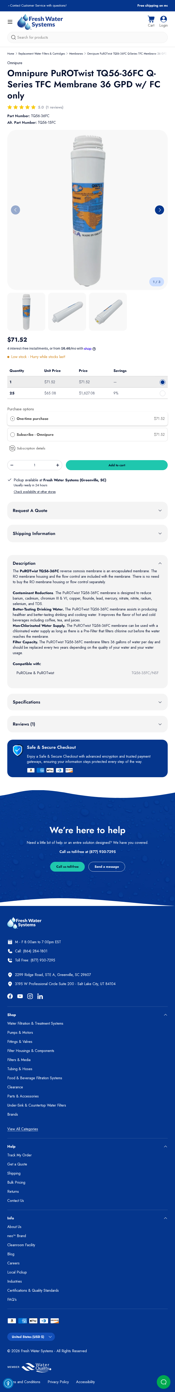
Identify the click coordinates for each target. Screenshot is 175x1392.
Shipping (14, 1173)
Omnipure (14, 63)
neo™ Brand (16, 1235)
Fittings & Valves (19, 1041)
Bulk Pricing (16, 1182)
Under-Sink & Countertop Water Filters (36, 1105)
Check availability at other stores (35, 491)
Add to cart (116, 465)
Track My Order (19, 1155)
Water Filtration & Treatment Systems (35, 1023)
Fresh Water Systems (37, 1351)
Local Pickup (17, 1272)
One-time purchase (32, 418)
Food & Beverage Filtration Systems (34, 1078)
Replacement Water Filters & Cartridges (41, 54)
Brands (12, 1114)
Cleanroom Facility (21, 1245)
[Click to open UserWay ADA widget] (8, 1383)
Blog (10, 1254)
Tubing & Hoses (19, 1069)
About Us (14, 1226)
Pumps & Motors (20, 1032)
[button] (151, 21)
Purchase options (20, 409)
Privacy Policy (58, 1381)
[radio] (12, 419)
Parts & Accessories (23, 1096)
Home (10, 54)
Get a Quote (17, 1164)
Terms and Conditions (23, 1381)
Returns (13, 1191)
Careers (13, 1263)
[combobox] (87, 37)
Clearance (15, 1087)
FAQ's (12, 1299)
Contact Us (15, 1200)
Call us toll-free (67, 866)
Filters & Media (19, 1059)
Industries (14, 1281)
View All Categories (22, 1129)
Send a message (107, 866)
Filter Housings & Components (30, 1050)
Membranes (76, 54)
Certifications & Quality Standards (33, 1290)
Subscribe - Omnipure (36, 434)
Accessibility (85, 1381)
